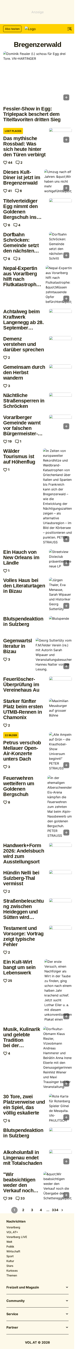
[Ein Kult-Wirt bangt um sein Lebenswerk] (58, 990)
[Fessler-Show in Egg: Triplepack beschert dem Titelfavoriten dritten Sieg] (37, 77)
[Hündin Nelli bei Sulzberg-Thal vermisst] (60, 878)
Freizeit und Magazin (22, 1287)
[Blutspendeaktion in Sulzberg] (60, 624)
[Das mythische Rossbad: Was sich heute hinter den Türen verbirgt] (60, 136)
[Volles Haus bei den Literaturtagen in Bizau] (60, 594)
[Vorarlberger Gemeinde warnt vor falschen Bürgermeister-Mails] (60, 423)
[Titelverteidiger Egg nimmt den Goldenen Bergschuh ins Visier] (60, 206)
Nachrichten (16, 1221)
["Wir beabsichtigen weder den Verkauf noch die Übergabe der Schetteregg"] (57, 1186)
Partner (12, 1327)
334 (55, 1210)
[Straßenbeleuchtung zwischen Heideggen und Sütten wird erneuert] (60, 907)
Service (12, 1314)
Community (15, 1301)
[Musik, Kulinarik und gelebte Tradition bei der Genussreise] (57, 1058)
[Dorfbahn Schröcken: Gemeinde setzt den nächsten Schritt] (60, 246)
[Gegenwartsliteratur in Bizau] (54, 655)
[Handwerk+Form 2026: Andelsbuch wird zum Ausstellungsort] (60, 851)
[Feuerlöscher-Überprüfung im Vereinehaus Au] (60, 685)
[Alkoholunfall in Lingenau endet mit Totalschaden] (60, 1158)
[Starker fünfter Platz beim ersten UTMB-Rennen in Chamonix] (60, 708)
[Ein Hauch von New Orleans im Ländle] (60, 559)
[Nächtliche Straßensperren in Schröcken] (60, 401)
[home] (37, 28)
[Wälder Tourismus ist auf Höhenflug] (57, 496)
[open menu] (69, 28)
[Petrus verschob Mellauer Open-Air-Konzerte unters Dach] (60, 751)
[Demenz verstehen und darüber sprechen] (60, 344)
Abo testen (12, 28)
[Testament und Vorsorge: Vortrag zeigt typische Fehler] (60, 934)
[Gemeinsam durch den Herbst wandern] (60, 373)
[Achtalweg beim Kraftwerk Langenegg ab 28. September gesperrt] (60, 317)
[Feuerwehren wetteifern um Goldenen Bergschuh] (59, 806)
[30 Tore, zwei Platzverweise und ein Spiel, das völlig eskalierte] (60, 1108)
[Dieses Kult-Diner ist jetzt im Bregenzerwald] (58, 181)
